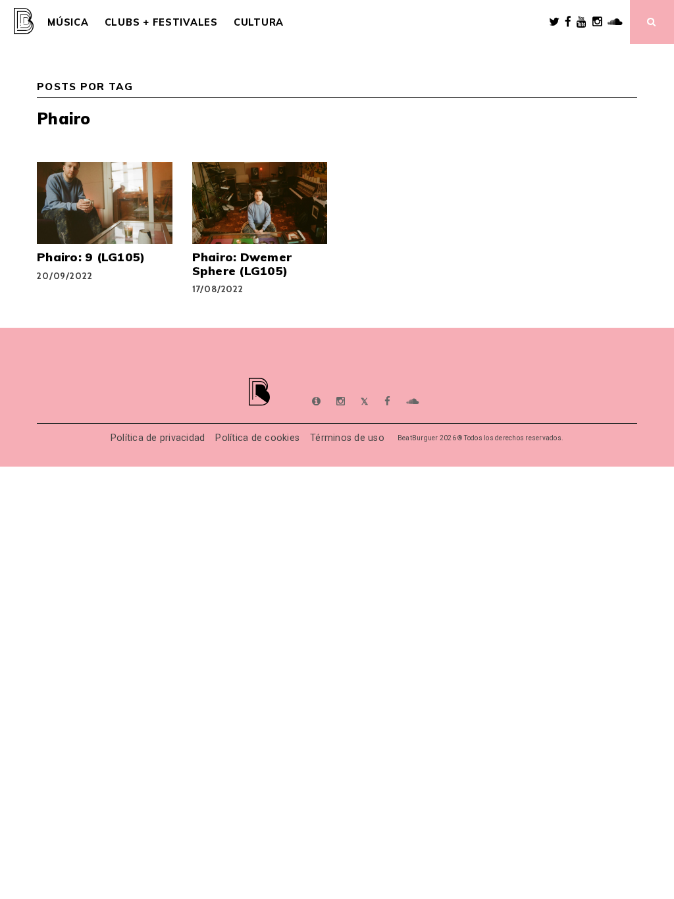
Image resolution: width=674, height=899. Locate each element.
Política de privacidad (158, 438)
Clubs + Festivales (161, 22)
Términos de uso (347, 438)
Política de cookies (257, 438)
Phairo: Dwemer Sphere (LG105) (242, 263)
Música (67, 22)
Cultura (259, 22)
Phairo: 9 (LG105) (91, 256)
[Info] (316, 401)
